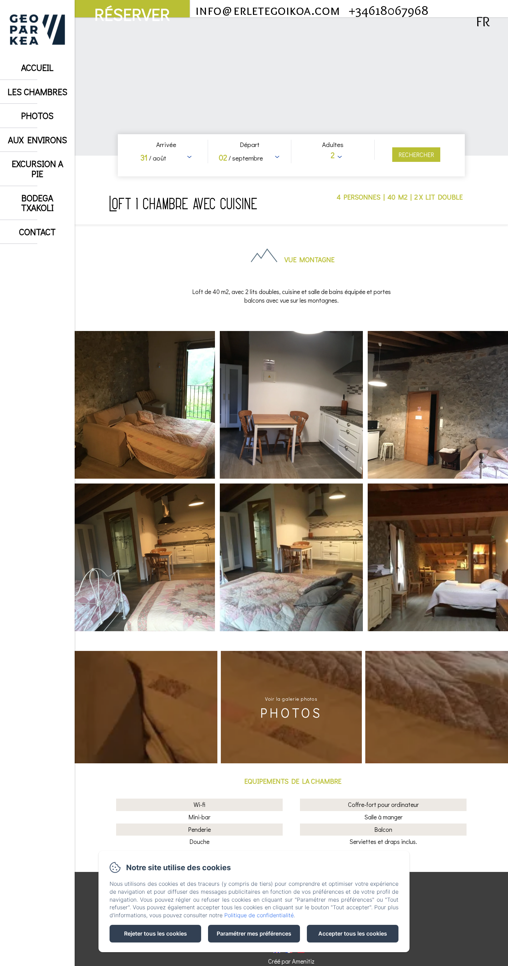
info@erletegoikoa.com (267, 9)
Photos (37, 115)
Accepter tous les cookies (352, 933)
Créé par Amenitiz (291, 961)
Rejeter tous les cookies (155, 933)
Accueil (37, 67)
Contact (37, 232)
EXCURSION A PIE (37, 169)
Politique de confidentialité (259, 915)
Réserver (132, 10)
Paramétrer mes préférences (254, 933)
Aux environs (37, 140)
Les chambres (37, 92)
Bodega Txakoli (37, 203)
